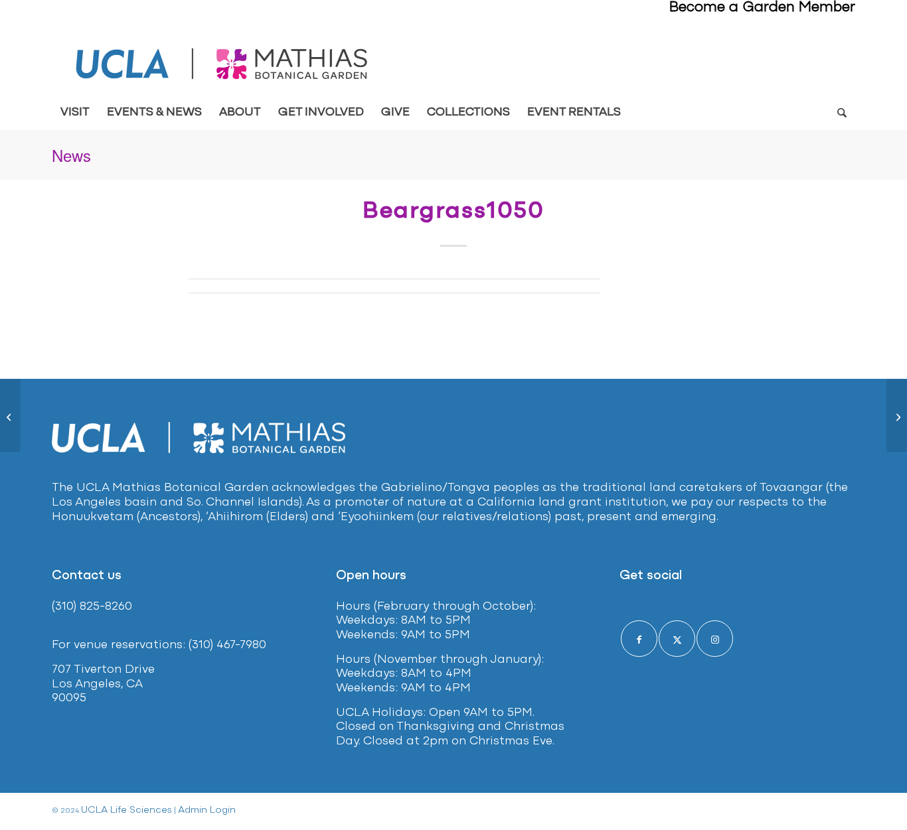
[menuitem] (75, 112)
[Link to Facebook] (639, 638)
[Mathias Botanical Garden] (223, 64)
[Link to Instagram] (715, 638)
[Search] (841, 112)
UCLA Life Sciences (126, 810)
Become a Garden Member (762, 7)
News (71, 155)
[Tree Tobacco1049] (10, 415)
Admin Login (207, 810)
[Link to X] (677, 638)
